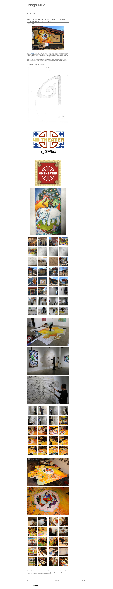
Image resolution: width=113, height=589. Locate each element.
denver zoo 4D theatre (47, 570)
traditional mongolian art (39, 572)
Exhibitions (44, 9)
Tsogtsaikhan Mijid (47, 573)
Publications (54, 9)
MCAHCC (57, 580)
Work (28, 9)
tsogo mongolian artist (39, 573)
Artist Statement (37, 9)
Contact (68, 9)
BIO (31, 9)
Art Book (63, 9)
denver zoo (40, 570)
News (49, 9)
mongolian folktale (61, 570)
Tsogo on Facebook (31, 580)
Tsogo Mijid (36, 5)
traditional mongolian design (50, 572)
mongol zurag (54, 570)
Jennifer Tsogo (84, 581)
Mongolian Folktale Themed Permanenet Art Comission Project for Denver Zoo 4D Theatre (46, 20)
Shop (59, 9)
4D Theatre (31, 53)
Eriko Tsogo (84, 580)
